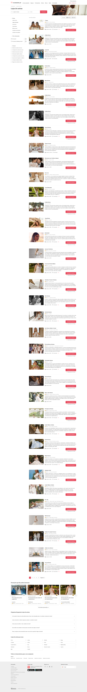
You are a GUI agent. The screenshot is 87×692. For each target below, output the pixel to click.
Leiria (45, 642)
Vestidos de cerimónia (16, 30)
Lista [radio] (64, 17)
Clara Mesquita (48, 187)
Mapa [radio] (74, 17)
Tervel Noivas (48, 127)
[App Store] (31, 670)
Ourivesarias (14, 26)
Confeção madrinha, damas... (17, 59)
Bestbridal (47, 233)
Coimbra (12, 642)
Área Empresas (73, 1)
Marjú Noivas (48, 455)
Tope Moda (47, 218)
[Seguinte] (76, 595)
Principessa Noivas (49, 408)
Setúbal (45, 640)
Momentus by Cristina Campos (52, 158)
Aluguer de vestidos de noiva (17, 61)
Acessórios (14, 24)
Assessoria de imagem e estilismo (18, 57)
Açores (62, 646)
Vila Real (45, 644)
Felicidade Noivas (49, 360)
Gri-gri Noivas (48, 562)
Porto (12, 640)
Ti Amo (46, 20)
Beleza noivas (14, 28)
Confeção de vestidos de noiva (17, 49)
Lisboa (28, 640)
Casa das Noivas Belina (50, 263)
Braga (62, 640)
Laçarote (47, 49)
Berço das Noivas (49, 392)
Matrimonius (47, 515)
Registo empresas (14, 677)
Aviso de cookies (13, 670)
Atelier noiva (14, 20)
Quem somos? (13, 679)
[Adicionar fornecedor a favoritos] (42, 21)
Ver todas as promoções (43, 607)
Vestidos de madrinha (16, 32)
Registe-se (74, 2)
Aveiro (28, 642)
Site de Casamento (14, 683)
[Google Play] (38, 670)
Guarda (28, 649)
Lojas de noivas (15, 22)
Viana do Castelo (47, 646)
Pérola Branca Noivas (49, 344)
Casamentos (13, 6)
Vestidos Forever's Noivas (50, 280)
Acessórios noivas (19, 658)
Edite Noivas (47, 439)
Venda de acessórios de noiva (17, 51)
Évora (28, 646)
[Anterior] (11, 595)
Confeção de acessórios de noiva (18, 55)
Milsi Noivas (47, 80)
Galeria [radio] (69, 17)
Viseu (62, 642)
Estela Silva (47, 66)
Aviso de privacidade (14, 669)
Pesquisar (44, 11)
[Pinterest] (49, 667)
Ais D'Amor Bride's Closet (50, 328)
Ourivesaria (25, 658)
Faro (28, 644)
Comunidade (54, 3)
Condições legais (14, 667)
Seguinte (42, 577)
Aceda (70, 2)
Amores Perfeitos (49, 249)
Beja (11, 649)
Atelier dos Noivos (49, 548)
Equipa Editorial (13, 680)
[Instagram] (52, 667)
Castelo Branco (13, 644)
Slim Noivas (47, 296)
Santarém (12, 646)
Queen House (48, 143)
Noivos (46, 3)
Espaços (32, 3)
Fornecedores (37, 3)
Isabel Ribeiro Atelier (49, 425)
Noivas (42, 3)
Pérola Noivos (48, 376)
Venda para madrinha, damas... (17, 53)
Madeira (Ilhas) (63, 644)
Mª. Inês (46, 499)
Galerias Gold (48, 470)
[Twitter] (47, 667)
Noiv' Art (47, 173)
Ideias (50, 3)
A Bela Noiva (47, 35)
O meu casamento (26, 3)
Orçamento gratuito (71, 30)
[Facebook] (45, 667)
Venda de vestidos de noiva (17, 47)
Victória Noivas (48, 312)
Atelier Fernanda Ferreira (50, 532)
